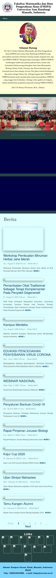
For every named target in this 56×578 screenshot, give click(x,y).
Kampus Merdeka (15, 324)
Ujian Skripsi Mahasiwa (19, 477)
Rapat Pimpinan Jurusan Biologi (25, 430)
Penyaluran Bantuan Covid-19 (24, 404)
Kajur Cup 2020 (14, 454)
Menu (5, 18)
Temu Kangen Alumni (18, 503)
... (47, 523)
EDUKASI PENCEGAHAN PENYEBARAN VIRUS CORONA (27, 353)
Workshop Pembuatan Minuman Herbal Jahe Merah (25, 257)
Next (28, 526)
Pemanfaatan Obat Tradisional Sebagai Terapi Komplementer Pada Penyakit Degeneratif (24, 289)
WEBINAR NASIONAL (19, 380)
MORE (36, 271)
